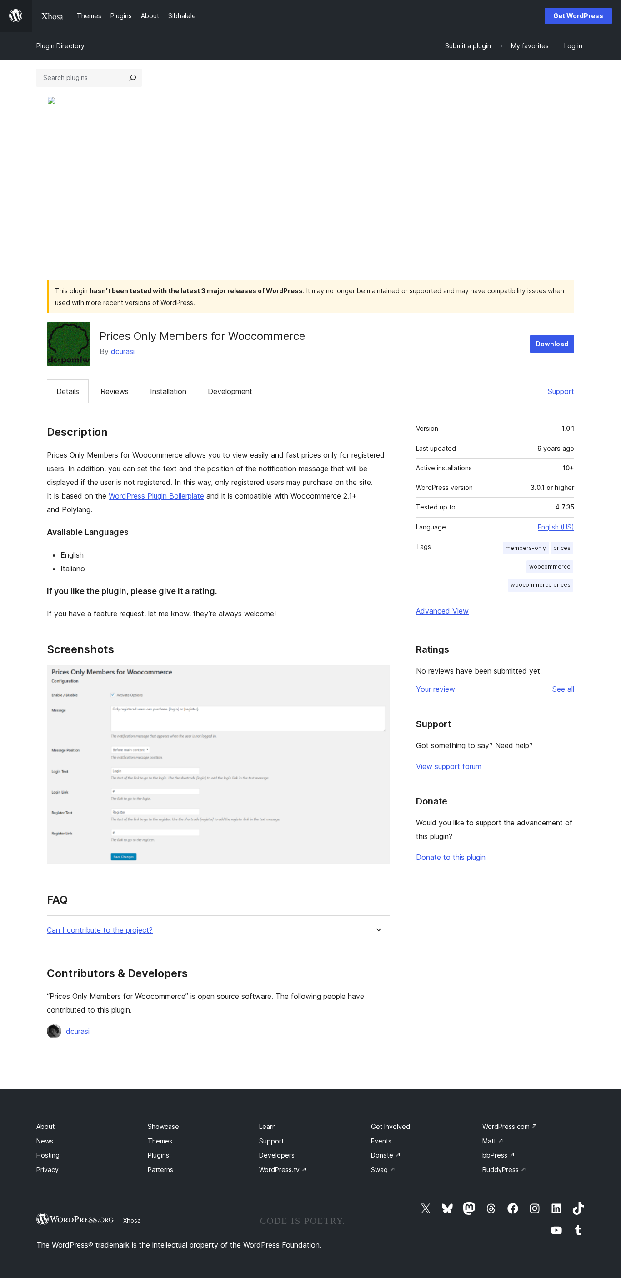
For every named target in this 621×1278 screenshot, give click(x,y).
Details (67, 391)
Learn (267, 1126)
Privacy (47, 1169)
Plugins (158, 1155)
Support (561, 391)
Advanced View (442, 610)
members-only (526, 547)
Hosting (48, 1155)
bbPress (498, 1155)
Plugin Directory (60, 46)
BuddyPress (504, 1169)
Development (230, 391)
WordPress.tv (283, 1169)
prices (562, 547)
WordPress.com (509, 1126)
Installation (168, 391)
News (44, 1141)
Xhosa (132, 1220)
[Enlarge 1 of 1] (377, 677)
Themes (160, 1141)
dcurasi (123, 351)
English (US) (556, 527)
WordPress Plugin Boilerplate (156, 495)
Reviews (114, 391)
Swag (383, 1169)
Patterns (160, 1169)
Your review (435, 689)
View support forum (448, 766)
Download (552, 344)
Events (381, 1141)
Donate (386, 1155)
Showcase (163, 1126)
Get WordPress (578, 16)
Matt (493, 1141)
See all (563, 689)
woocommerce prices (541, 584)
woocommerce (550, 566)
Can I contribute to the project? (100, 930)
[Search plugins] (133, 78)
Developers (277, 1155)
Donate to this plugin (451, 857)
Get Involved (390, 1126)
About (45, 1126)
